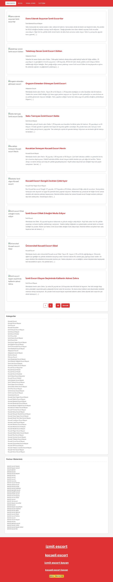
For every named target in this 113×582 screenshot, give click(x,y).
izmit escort (56, 546)
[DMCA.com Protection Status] (56, 577)
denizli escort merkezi (14, 508)
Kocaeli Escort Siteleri (14, 378)
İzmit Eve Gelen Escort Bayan (17, 365)
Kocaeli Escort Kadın (14, 372)
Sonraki (65, 305)
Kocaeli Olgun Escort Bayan (16, 431)
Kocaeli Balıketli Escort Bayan (17, 401)
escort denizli (11, 470)
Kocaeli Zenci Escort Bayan (16, 452)
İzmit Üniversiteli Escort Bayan (17, 346)
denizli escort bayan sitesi (15, 527)
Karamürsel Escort (13, 395)
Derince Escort (12, 355)
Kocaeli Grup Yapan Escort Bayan (18, 416)
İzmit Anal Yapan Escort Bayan (17, 342)
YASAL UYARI (30, 3)
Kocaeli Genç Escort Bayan (16, 412)
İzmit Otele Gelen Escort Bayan (17, 386)
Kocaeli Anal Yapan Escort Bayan (36, 186)
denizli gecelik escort (13, 490)
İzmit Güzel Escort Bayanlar (16, 376)
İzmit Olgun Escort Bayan (15, 384)
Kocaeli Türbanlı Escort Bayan (17, 439)
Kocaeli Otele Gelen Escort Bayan (18, 433)
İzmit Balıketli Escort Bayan (34, 23)
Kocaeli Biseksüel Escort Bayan (17, 403)
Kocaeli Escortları (13, 327)
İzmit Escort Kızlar (13, 334)
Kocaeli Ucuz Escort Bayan (16, 441)
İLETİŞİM (42, 3)
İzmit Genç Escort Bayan (15, 338)
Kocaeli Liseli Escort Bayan (16, 422)
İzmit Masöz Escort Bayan (16, 380)
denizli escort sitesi (13, 497)
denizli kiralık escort (13, 494)
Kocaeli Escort (30, 250)
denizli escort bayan (13, 466)
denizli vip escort (12, 501)
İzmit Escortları (12, 336)
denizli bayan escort (13, 468)
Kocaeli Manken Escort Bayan (17, 424)
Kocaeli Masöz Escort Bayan (16, 426)
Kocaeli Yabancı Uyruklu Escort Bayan (19, 447)
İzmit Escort (29, 218)
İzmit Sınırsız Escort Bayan (16, 391)
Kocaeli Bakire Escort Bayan (16, 399)
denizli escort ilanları (13, 482)
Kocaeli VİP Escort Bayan (15, 445)
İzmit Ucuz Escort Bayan (15, 393)
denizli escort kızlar (13, 486)
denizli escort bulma (13, 516)
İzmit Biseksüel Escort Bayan (17, 359)
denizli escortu (11, 481)
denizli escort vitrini (13, 525)
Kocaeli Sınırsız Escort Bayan (17, 437)
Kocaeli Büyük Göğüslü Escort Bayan (19, 405)
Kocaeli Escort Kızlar (14, 370)
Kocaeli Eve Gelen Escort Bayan (18, 407)
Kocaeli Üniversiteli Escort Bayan (18, 443)
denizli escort (11, 472)
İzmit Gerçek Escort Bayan (16, 330)
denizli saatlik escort (13, 492)
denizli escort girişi (13, 510)
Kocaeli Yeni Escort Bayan (16, 450)
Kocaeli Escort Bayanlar (15, 367)
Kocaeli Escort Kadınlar (15, 374)
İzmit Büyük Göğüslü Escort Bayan (18, 361)
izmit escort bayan (56, 562)
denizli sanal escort (13, 484)
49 (58, 305)
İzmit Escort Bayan (31, 121)
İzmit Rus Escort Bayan (15, 389)
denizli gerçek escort (13, 523)
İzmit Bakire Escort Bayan (16, 344)
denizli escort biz (12, 529)
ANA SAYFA (11, 3)
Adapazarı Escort (31, 56)
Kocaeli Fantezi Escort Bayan (17, 410)
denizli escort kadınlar (14, 488)
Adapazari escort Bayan (15, 353)
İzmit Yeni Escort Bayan (15, 363)
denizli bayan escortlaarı (14, 507)
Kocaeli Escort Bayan (32, 153)
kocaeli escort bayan (56, 570)
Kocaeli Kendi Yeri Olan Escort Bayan (19, 418)
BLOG (20, 3)
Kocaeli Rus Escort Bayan (16, 435)
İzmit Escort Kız (12, 340)
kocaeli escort (56, 555)
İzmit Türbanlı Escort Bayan (16, 382)
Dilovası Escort (12, 357)
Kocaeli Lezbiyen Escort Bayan (17, 420)
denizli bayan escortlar (14, 503)
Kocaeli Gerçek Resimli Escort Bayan (19, 414)
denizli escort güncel (13, 512)
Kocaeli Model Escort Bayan (16, 428)
